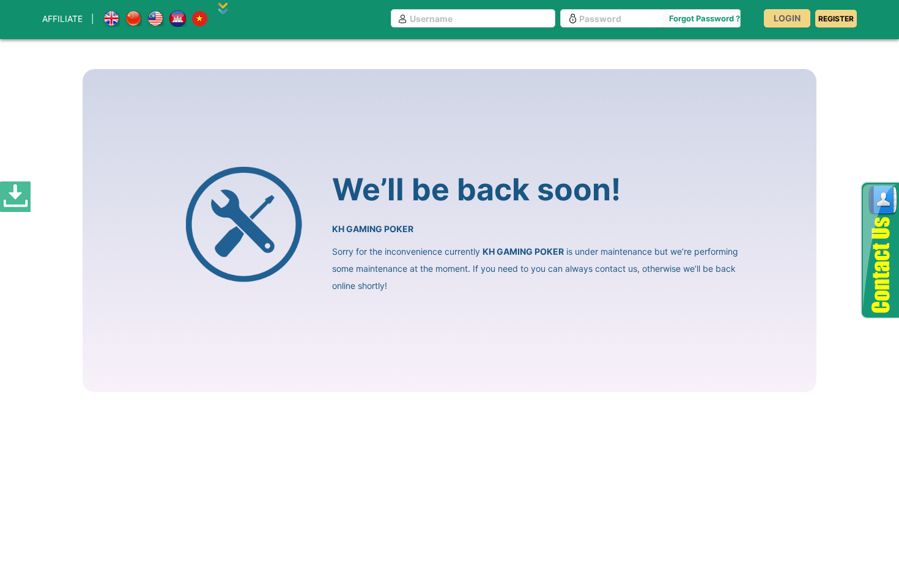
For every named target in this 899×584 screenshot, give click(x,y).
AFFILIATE (62, 18)
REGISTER (836, 18)
